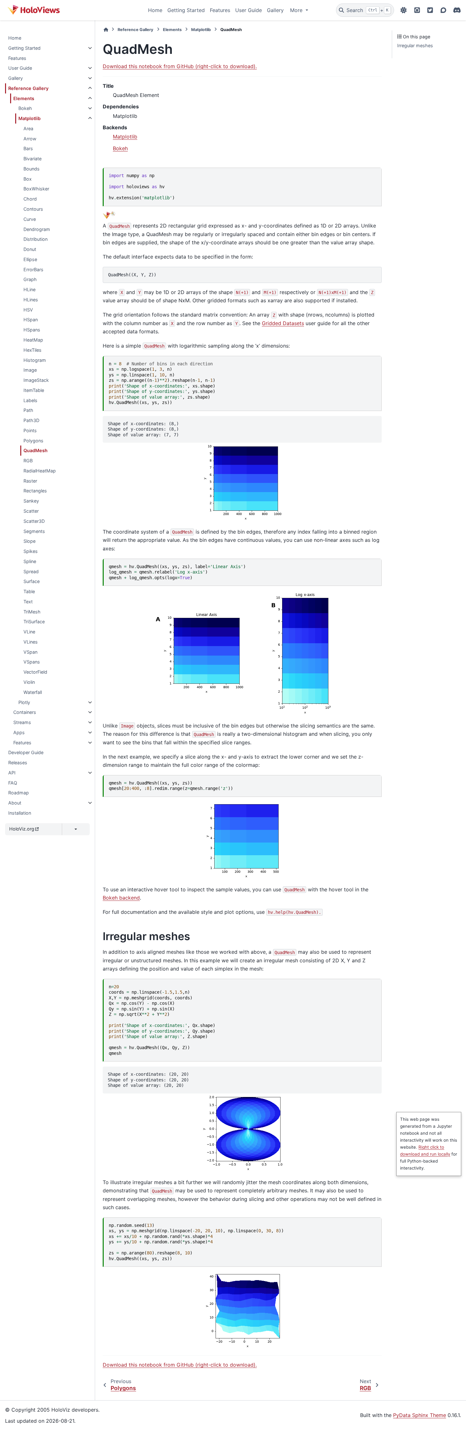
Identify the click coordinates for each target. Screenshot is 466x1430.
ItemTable (33, 390)
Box (27, 179)
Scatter (31, 511)
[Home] (106, 29)
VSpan (30, 652)
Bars (28, 148)
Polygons (33, 440)
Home (155, 10)
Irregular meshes (415, 45)
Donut (29, 249)
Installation (19, 813)
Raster (30, 481)
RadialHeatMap (39, 470)
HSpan (30, 319)
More (297, 10)
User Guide (248, 10)
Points (30, 430)
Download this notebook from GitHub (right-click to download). (180, 66)
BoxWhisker (36, 188)
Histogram (34, 360)
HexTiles (32, 350)
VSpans (31, 661)
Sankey (31, 500)
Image (30, 370)
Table (29, 591)
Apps (19, 732)
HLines (30, 299)
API (12, 772)
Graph (30, 279)
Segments (34, 531)
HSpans (31, 329)
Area (28, 128)
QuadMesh (35, 450)
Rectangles (35, 490)
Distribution (35, 239)
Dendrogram (36, 229)
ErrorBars (33, 269)
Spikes (30, 551)
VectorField (35, 672)
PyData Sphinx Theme (419, 1415)
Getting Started (186, 10)
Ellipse (30, 259)
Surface (31, 581)
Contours (33, 209)
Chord (30, 199)
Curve (29, 219)
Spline (29, 561)
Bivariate (32, 158)
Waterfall (32, 692)
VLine (29, 631)
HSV (28, 309)
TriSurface (34, 621)
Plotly (24, 702)
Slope (29, 541)
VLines (30, 641)
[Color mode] (403, 10)
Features (220, 10)
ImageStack (36, 380)
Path (28, 410)
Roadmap (18, 792)
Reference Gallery (28, 88)
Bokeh (25, 108)
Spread (31, 571)
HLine (29, 289)
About (14, 802)
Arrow (29, 138)
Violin (29, 682)
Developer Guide (25, 752)
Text (28, 601)
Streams (22, 722)
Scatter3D (34, 521)
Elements (23, 98)
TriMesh (32, 611)
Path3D (31, 420)
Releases (17, 762)
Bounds (31, 168)
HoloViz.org (21, 828)
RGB (28, 460)
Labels (30, 400)
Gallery (275, 10)
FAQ (12, 783)
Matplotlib (29, 118)
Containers (24, 712)
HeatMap (33, 340)
